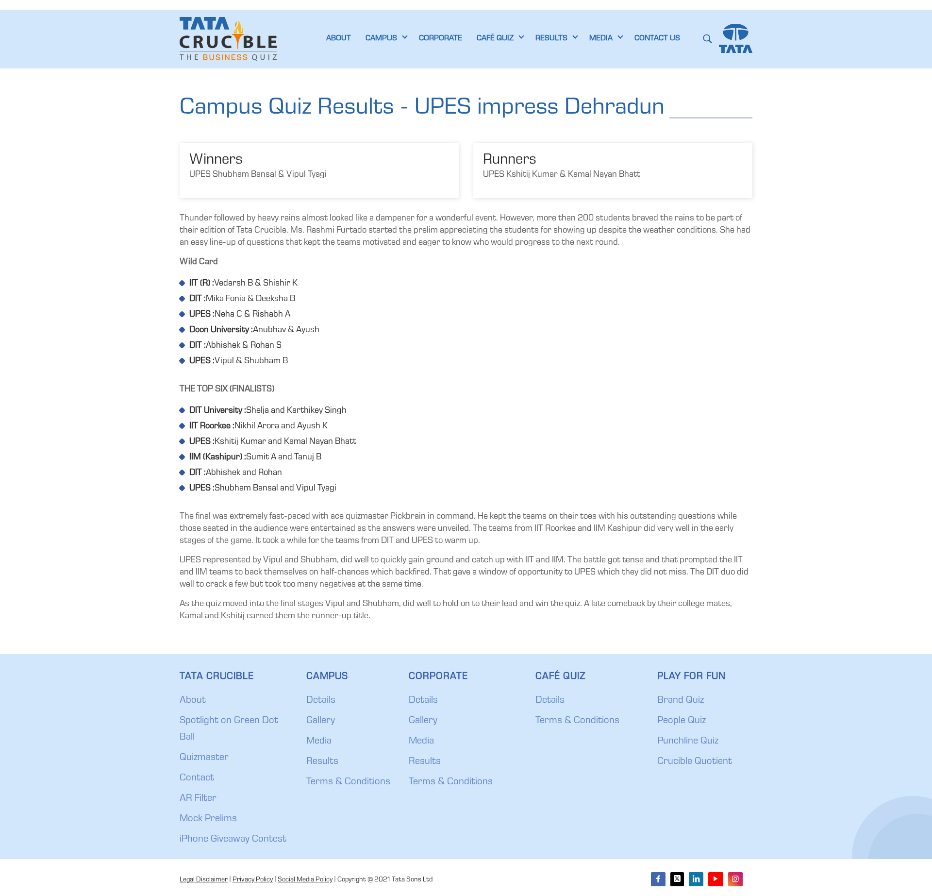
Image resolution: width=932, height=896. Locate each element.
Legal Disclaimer (204, 880)
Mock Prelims (208, 819)
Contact (197, 778)
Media (319, 741)
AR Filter (198, 799)
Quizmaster (204, 758)
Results (322, 762)
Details (320, 701)
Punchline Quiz (687, 741)
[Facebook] (658, 879)
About (193, 701)
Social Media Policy (305, 880)
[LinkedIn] (696, 879)
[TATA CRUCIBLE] (228, 39)
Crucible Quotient (694, 762)
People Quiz (681, 721)
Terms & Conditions (348, 782)
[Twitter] (677, 879)
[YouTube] (715, 879)
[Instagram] (735, 879)
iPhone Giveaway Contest (233, 840)
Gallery (320, 721)
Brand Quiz (680, 701)
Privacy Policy (253, 880)
